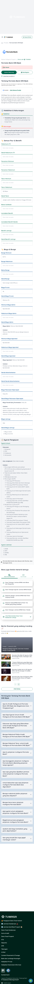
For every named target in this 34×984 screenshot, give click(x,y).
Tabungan (4, 949)
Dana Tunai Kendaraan (8, 930)
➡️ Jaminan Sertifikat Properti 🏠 (11, 927)
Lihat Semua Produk (15, 90)
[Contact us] (31, 981)
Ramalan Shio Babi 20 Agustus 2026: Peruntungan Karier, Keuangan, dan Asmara (22, 656)
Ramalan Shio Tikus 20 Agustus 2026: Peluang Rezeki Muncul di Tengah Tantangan (22, 678)
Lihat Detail (6, 67)
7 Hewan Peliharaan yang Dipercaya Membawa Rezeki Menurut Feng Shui (22, 663)
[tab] (9, 575)
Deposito (4, 943)
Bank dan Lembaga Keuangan (10, 958)
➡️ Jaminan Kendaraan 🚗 (9, 924)
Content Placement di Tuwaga (10, 955)
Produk (6, 43)
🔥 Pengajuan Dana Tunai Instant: (11, 920)
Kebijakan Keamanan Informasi (11, 965)
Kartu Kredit (5, 933)
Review (3, 59)
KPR (2, 946)
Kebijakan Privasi (6, 961)
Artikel (3, 952)
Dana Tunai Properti (7, 936)
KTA (2, 939)
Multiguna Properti (11, 59)
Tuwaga (4, 646)
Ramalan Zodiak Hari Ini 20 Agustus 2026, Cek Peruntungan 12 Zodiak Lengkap (22, 671)
